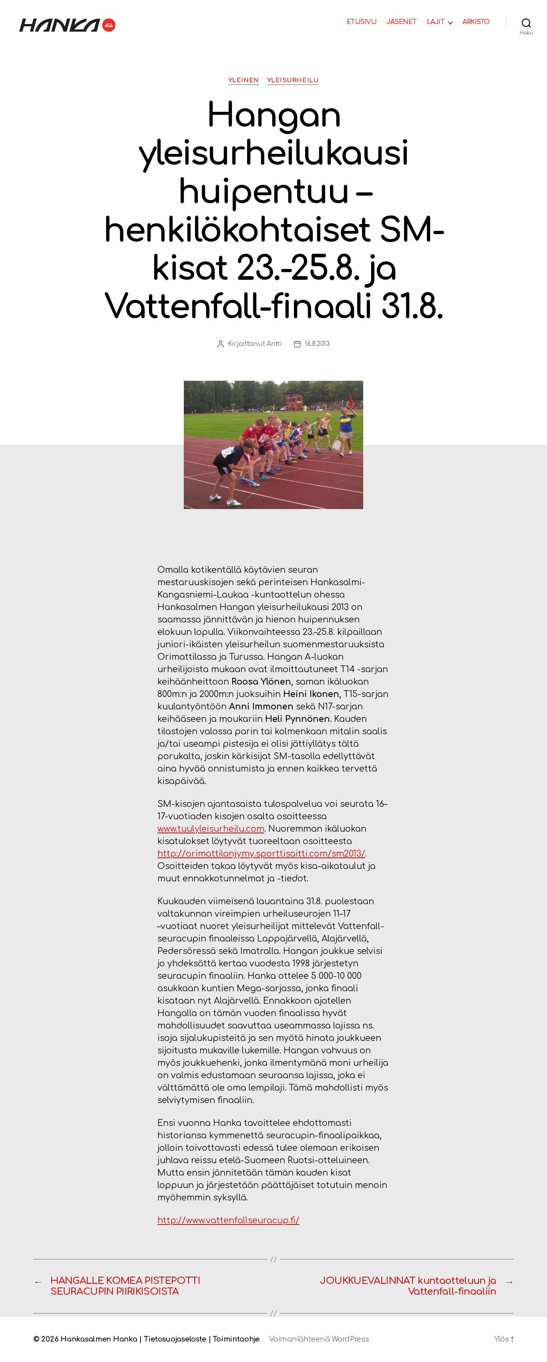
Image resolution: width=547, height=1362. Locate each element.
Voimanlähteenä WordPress (319, 1339)
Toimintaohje (236, 1339)
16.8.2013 (317, 344)
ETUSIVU (362, 22)
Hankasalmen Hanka (98, 1339)
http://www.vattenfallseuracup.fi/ (228, 1220)
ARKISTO (476, 22)
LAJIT (436, 22)
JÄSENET (401, 22)
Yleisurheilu (293, 80)
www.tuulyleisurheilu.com (210, 829)
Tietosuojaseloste (175, 1339)
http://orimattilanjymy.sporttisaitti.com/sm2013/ (261, 854)
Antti (274, 344)
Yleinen (243, 80)
